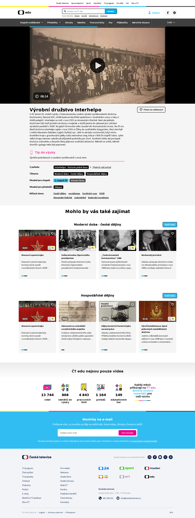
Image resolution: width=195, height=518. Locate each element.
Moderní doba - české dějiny (69, 173)
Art (127, 3)
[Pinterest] (174, 12)
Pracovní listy (97, 22)
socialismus (74, 193)
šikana (77, 16)
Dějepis (58, 187)
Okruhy (69, 22)
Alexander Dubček (62, 197)
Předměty (52, 22)
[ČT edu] (24, 13)
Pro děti (120, 3)
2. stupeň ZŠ (61, 180)
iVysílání (97, 3)
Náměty (81, 22)
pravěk (84, 16)
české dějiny (59, 193)
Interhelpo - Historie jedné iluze (71, 167)
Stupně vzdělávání (30, 22)
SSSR (102, 193)
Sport (88, 3)
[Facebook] (167, 12)
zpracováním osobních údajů (144, 441)
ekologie (103, 16)
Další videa (170, 224)
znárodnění (80, 197)
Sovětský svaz (89, 193)
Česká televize (62, 3)
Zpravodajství (77, 3)
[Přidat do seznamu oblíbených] (52, 233)
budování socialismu (98, 197)
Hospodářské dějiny (97, 173)
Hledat (110, 11)
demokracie (93, 16)
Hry (110, 22)
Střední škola (77, 180)
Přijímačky (122, 22)
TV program (109, 3)
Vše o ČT (135, 3)
